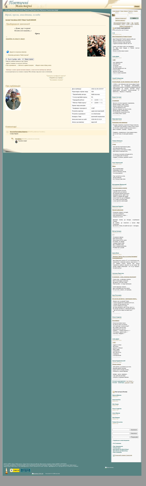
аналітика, (26, 14)
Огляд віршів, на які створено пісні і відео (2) (125, 81)
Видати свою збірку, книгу (43, 65)
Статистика (50, 10)
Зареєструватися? (121, 18)
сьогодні (127, 382)
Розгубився (115, 320)
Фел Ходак (115, 404)
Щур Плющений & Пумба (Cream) (122, 36)
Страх (114, 144)
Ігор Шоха (18, 139)
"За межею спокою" (56, 80)
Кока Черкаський (117, 162)
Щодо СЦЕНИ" (56, 463)
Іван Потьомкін (116, 295)
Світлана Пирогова (118, 273)
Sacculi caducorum (117, 209)
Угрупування (116, 24)
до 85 (132, 24)
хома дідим (115, 56)
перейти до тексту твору (15, 39)
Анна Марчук (116, 413)
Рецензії (27, 10)
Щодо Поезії (26, 463)
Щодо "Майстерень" (17, 463)
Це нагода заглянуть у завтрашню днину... (124, 298)
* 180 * (114, 60)
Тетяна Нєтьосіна (117, 422)
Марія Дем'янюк (117, 119)
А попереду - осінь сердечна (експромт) (124, 277)
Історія (137, 22)
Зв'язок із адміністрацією (26, 65)
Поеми (13, 10)
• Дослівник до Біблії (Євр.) (120, 449)
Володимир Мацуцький (119, 184)
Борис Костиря (116, 97)
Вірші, (9, 14)
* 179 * (114, 342)
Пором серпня (116, 364)
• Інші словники (117, 452)
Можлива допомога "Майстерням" (18, 55)
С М (113, 33)
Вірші (24, 20)
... (133, 381)
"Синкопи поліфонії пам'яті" (56, 76)
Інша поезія (19, 10)
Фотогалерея (117, 22)
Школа (126, 11)
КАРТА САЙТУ (7, 463)
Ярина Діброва (116, 395)
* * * (113, 234)
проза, (16, 14)
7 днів (131, 382)
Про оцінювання (11, 65)
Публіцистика (34, 10)
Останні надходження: (119, 381)
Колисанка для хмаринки (119, 122)
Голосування (115, 11)
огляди (36, 14)
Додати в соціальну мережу (18, 52)
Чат (132, 22)
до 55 (127, 24)
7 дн (127, 381)
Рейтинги (43, 10)
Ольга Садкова (116, 317)
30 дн (130, 381)
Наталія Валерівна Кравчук (18, 131)
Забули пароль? (120, 20)
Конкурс (131, 11)
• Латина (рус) (116, 447)
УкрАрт (136, 11)
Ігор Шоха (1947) (16, 20)
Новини (123, 22)
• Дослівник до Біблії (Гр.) (120, 450)
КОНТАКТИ (63, 463)
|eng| (56, 10)
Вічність (137, 24)
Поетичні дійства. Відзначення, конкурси (41, 463)
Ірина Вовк (115, 253)
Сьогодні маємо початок (119, 188)
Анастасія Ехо (116, 399)
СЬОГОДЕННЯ (31, 20)
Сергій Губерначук (117, 78)
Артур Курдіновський (118, 360)
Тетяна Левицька (117, 140)
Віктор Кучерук (116, 231)
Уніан (128, 22)
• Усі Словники (116, 443)
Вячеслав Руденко (117, 206)
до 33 (123, 24)
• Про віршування (117, 446)
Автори (7, 10)
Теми (121, 11)
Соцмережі (115, 100)
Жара (114, 166)
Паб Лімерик (116, 417)
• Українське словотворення (120, 440)
